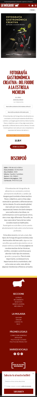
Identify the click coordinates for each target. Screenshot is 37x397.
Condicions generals (18, 335)
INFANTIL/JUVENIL (18, 304)
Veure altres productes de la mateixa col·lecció (18, 106)
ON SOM (18, 320)
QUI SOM (18, 317)
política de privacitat (26, 386)
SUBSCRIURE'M (19, 392)
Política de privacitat (18, 342)
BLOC (18, 324)
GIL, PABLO (18, 97)
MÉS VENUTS (18, 306)
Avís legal (18, 337)
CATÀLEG (18, 297)
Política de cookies (18, 339)
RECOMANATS (18, 300)
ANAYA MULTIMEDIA (18, 99)
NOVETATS (18, 302)
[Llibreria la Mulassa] (10, 5)
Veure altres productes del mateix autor (18, 112)
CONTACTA (18, 322)
